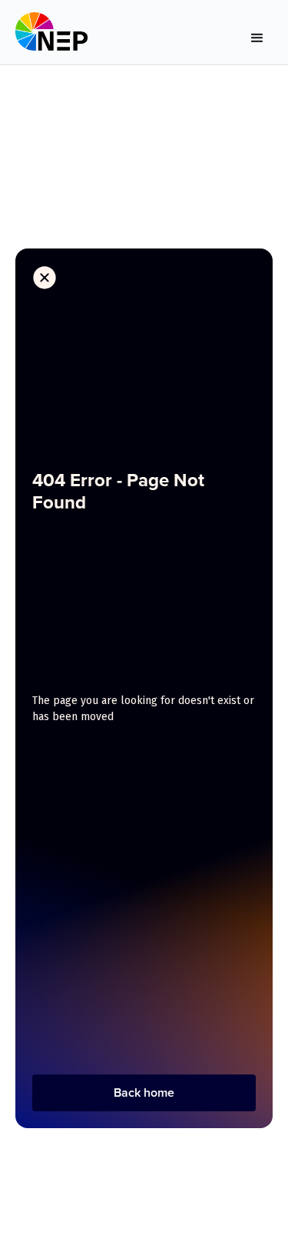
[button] (257, 35)
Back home (144, 1092)
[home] (51, 35)
